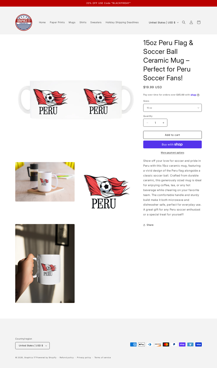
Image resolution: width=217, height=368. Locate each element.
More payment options (172, 152)
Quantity (147, 116)
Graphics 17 (30, 357)
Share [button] (150, 224)
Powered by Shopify (46, 357)
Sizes (146, 101)
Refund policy (67, 357)
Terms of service (102, 357)
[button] (184, 22)
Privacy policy (84, 357)
